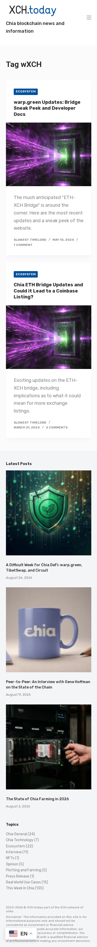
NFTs (10, 858)
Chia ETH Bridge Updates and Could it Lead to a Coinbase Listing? (48, 291)
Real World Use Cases (23, 882)
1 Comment (23, 245)
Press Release (17, 876)
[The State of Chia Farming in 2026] (48, 746)
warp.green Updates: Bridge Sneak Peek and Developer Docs (47, 108)
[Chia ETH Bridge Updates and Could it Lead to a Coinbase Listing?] (48, 337)
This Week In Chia (20, 888)
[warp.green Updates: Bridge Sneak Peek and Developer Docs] (48, 154)
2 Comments (57, 427)
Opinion (12, 864)
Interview (14, 852)
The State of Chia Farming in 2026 (37, 799)
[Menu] (89, 17)
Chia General (16, 834)
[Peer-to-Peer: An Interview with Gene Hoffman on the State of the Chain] (48, 629)
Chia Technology (19, 840)
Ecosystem (26, 91)
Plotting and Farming (23, 870)
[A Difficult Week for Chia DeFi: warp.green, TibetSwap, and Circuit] (48, 512)
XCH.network (69, 907)
